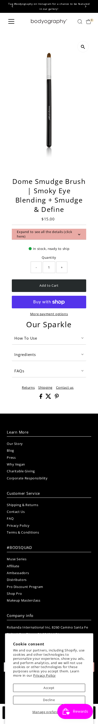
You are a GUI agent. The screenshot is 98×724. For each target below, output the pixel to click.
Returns (28, 387)
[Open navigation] (11, 21)
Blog (10, 450)
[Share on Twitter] (48, 397)
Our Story (15, 443)
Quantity (49, 257)
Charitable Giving (21, 471)
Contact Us (16, 511)
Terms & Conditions (23, 532)
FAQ (10, 518)
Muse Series (16, 559)
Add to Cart (48, 285)
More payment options (49, 314)
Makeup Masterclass (23, 600)
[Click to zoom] (83, 46)
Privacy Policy (44, 675)
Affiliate (13, 566)
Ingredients (25, 354)
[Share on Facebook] (41, 397)
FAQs (19, 370)
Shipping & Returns (22, 505)
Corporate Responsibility (27, 478)
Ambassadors (18, 573)
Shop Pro (14, 593)
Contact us (65, 387)
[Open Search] (80, 21)
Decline (49, 700)
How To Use (25, 338)
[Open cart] (88, 21)
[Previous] (12, 6)
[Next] (85, 6)
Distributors (17, 579)
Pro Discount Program (25, 586)
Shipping (45, 387)
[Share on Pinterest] (57, 397)
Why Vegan (16, 464)
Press (11, 457)
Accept (49, 687)
